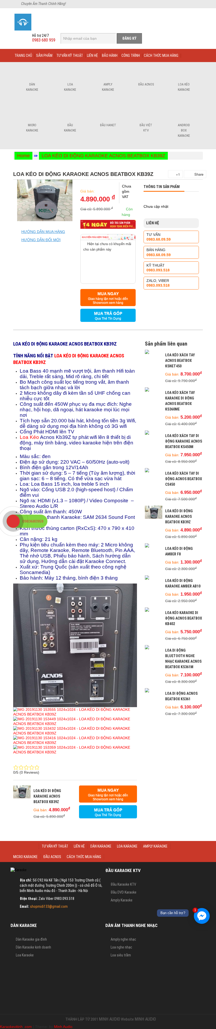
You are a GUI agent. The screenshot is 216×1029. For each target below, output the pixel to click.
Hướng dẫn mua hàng (43, 232)
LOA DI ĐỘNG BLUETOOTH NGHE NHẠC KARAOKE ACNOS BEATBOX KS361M (183, 658)
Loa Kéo (29, 437)
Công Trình (130, 55)
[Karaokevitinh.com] (41, 22)
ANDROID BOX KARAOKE (184, 130)
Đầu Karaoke (70, 127)
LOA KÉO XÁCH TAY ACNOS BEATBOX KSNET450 (180, 360)
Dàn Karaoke (32, 87)
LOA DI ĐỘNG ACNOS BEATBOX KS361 (181, 696)
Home (23, 155)
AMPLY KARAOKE (155, 846)
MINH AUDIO (109, 1019)
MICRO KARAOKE (25, 857)
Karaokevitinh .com (16, 1027)
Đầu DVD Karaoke (123, 892)
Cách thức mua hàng (161, 55)
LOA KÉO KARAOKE (184, 87)
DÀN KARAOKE (100, 846)
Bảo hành (109, 55)
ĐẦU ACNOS (52, 857)
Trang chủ (23, 55)
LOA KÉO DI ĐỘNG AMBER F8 (179, 551)
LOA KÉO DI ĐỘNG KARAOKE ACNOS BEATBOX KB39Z (103, 155)
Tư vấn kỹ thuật (69, 55)
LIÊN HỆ (79, 846)
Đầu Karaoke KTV (123, 884)
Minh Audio (63, 1027)
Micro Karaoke (32, 127)
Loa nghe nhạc (121, 947)
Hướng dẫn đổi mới (41, 240)
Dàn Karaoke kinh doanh (33, 947)
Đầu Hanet (108, 125)
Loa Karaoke (70, 87)
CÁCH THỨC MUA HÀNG (84, 857)
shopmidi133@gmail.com (49, 906)
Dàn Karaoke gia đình (31, 939)
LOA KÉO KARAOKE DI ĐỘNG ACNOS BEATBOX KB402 (183, 618)
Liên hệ (92, 55)
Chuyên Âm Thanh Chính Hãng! (43, 4)
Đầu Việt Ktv (146, 127)
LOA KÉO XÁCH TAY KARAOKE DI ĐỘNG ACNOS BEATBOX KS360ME (180, 401)
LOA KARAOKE (127, 846)
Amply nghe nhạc (123, 939)
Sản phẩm (44, 55)
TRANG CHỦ (26, 846)
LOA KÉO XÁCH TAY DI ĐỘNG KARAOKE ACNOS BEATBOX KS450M (183, 441)
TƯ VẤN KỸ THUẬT (55, 846)
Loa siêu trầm (121, 955)
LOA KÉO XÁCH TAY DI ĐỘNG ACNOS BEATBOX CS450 (183, 478)
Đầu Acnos (146, 84)
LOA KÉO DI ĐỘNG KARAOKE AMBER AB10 (182, 583)
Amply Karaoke (108, 87)
